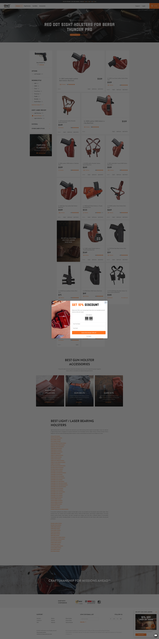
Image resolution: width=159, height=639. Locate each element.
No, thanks (89, 336)
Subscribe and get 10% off (88, 332)
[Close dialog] (105, 302)
